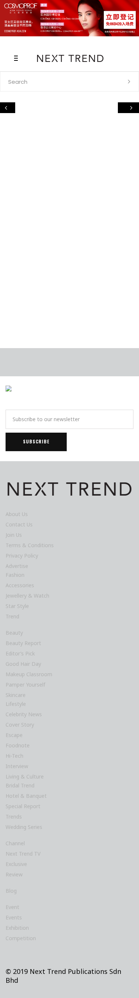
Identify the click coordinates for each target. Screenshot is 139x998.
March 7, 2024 (28, 309)
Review (14, 874)
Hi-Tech (23, 214)
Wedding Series (24, 826)
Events (14, 917)
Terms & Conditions (30, 545)
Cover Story (20, 724)
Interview (17, 766)
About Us (17, 514)
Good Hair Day (23, 663)
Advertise (17, 565)
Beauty (14, 632)
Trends (14, 816)
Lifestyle (43, 214)
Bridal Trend (20, 785)
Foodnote (18, 745)
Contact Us (19, 524)
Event (12, 907)
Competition (21, 938)
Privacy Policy (22, 555)
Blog (11, 890)
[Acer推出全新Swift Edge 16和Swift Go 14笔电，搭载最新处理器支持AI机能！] (69, 172)
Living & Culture (25, 776)
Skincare (16, 694)
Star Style (17, 605)
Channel (15, 843)
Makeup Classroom (29, 674)
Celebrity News (24, 714)
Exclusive (16, 864)
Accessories (20, 585)
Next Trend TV (23, 853)
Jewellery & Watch (27, 595)
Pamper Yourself (25, 684)
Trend (12, 616)
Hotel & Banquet (26, 795)
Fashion (15, 574)
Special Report (23, 806)
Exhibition (17, 927)
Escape (14, 734)
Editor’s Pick (20, 653)
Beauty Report (23, 643)
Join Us (14, 534)
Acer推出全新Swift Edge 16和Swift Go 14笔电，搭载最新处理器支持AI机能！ (69, 247)
